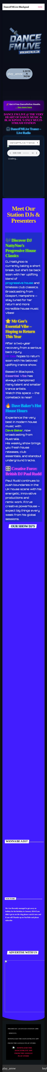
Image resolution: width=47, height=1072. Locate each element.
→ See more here (23, 107)
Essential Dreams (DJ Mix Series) (22, 788)
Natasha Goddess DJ (23, 883)
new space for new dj (21, 725)
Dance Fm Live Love (21, 758)
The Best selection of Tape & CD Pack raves (23, 625)
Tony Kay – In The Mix (23, 692)
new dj (12, 823)
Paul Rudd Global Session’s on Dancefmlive (20, 594)
